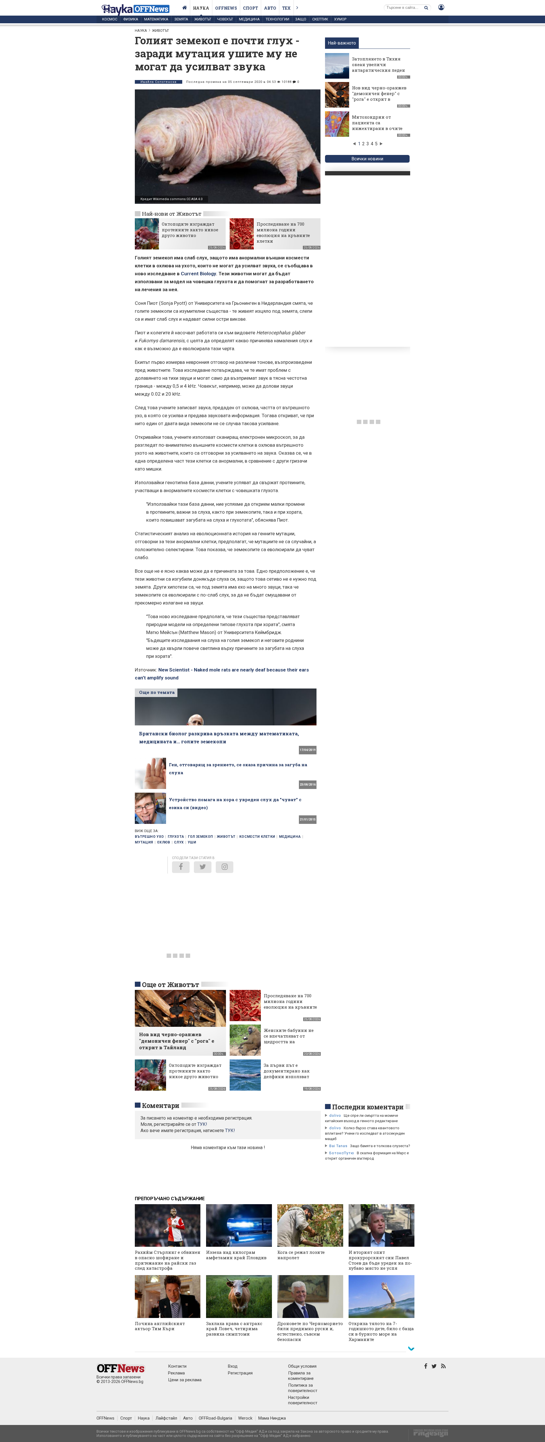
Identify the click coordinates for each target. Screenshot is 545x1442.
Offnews (226, 8)
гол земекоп (200, 837)
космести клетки (257, 837)
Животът (202, 19)
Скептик (320, 19)
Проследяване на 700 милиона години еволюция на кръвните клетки (283, 232)
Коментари (160, 1105)
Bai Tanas (338, 1146)
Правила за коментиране (301, 1375)
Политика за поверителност (302, 1388)
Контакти (177, 1366)
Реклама (176, 1373)
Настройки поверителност (302, 1400)
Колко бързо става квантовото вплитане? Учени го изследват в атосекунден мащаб (365, 1133)
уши (192, 842)
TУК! (202, 1124)
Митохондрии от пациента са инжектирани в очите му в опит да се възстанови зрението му (377, 131)
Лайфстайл (166, 1418)
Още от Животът (170, 984)
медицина (290, 837)
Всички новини (367, 158)
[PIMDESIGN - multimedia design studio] (428, 1435)
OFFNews (105, 1418)
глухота (176, 837)
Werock (245, 1418)
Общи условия (302, 1366)
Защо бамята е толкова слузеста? (380, 1146)
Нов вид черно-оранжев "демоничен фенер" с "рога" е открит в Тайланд (379, 96)
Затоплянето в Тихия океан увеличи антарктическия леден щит (378, 67)
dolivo (335, 1115)
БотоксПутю (341, 1153)
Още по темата (157, 692)
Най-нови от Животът (171, 213)
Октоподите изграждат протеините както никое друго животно (190, 229)
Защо (300, 19)
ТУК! (230, 1130)
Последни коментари (368, 1107)
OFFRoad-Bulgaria (215, 1418)
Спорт (250, 8)
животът (226, 837)
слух (179, 842)
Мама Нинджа (272, 1418)
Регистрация (240, 1373)
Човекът (225, 19)
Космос (109, 19)
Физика (130, 19)
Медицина (249, 19)
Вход (233, 1366)
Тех (286, 8)
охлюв (163, 842)
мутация (144, 842)
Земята (181, 19)
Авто (270, 8)
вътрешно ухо (149, 837)
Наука (201, 8)
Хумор (340, 19)
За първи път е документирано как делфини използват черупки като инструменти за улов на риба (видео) (288, 1079)
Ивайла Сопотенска (159, 82)
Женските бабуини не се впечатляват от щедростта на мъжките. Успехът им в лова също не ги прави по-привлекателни (290, 1044)
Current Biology (198, 273)
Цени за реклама (185, 1379)
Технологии (277, 19)
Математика (156, 19)
